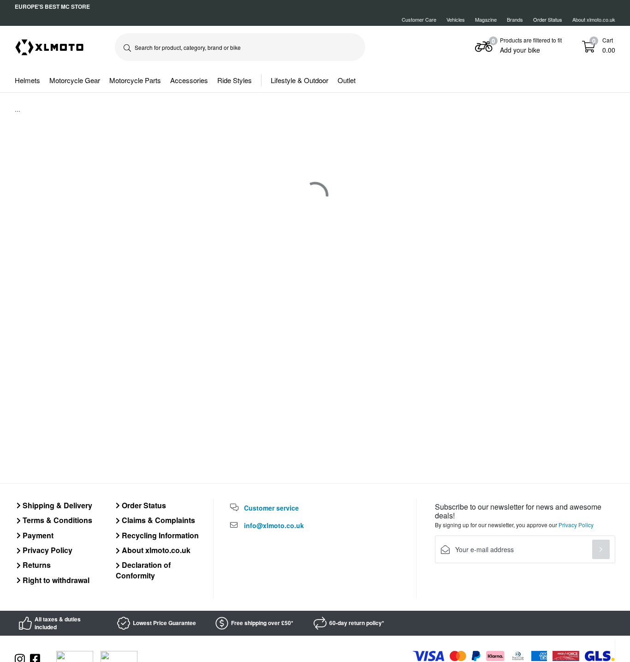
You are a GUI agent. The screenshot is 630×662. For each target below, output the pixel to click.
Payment (37, 535)
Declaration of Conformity (143, 570)
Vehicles (455, 19)
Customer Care (419, 19)
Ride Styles (234, 80)
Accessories (189, 80)
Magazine (486, 19)
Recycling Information (159, 535)
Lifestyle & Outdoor (299, 80)
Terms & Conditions (56, 520)
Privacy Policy (46, 550)
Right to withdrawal (55, 580)
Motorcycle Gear (74, 80)
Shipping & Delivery (56, 505)
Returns (36, 565)
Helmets (27, 80)
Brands (515, 19)
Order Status (143, 505)
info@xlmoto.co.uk (274, 525)
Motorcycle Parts (135, 80)
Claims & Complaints (157, 520)
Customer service (271, 507)
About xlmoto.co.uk (593, 19)
